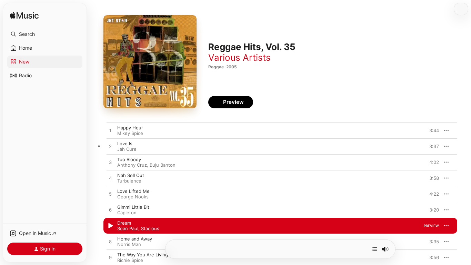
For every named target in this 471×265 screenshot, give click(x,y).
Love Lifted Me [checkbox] (133, 191)
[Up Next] (374, 249)
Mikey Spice (130, 133)
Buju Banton (163, 165)
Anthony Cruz (132, 165)
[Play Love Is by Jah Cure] (110, 147)
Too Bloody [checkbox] (129, 159)
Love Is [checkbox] (124, 143)
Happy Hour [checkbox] (130, 127)
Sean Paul (127, 228)
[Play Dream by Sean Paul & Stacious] (110, 226)
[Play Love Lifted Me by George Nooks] (110, 194)
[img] (24, 16)
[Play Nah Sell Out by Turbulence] (110, 178)
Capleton (127, 212)
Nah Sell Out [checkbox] (130, 175)
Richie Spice (130, 260)
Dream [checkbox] (124, 223)
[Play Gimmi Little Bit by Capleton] (110, 210)
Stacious (150, 228)
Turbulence (129, 181)
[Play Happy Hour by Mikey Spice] (110, 131)
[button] (45, 34)
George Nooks (133, 196)
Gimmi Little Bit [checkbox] (133, 207)
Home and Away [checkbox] (134, 239)
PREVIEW (431, 130)
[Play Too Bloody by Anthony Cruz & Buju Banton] (110, 162)
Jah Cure (127, 149)
